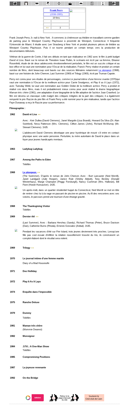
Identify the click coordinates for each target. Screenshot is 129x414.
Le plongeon (105, 70)
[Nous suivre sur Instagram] (70, 408)
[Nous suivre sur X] (64, 408)
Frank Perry (56, 10)
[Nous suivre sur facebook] (58, 408)
